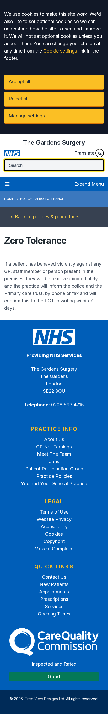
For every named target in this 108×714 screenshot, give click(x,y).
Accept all (19, 81)
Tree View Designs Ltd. (45, 698)
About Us (54, 439)
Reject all (18, 98)
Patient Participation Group (54, 469)
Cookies (54, 534)
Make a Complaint (54, 548)
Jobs (54, 461)
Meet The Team (54, 454)
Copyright (54, 541)
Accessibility (54, 526)
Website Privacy (54, 519)
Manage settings (27, 115)
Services (54, 606)
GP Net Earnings (54, 446)
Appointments (54, 591)
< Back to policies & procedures (44, 216)
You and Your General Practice (54, 483)
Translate (84, 153)
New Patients (54, 584)
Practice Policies (54, 476)
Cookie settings (60, 51)
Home (9, 199)
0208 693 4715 (67, 404)
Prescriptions (54, 599)
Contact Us (54, 577)
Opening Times (54, 614)
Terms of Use (54, 512)
